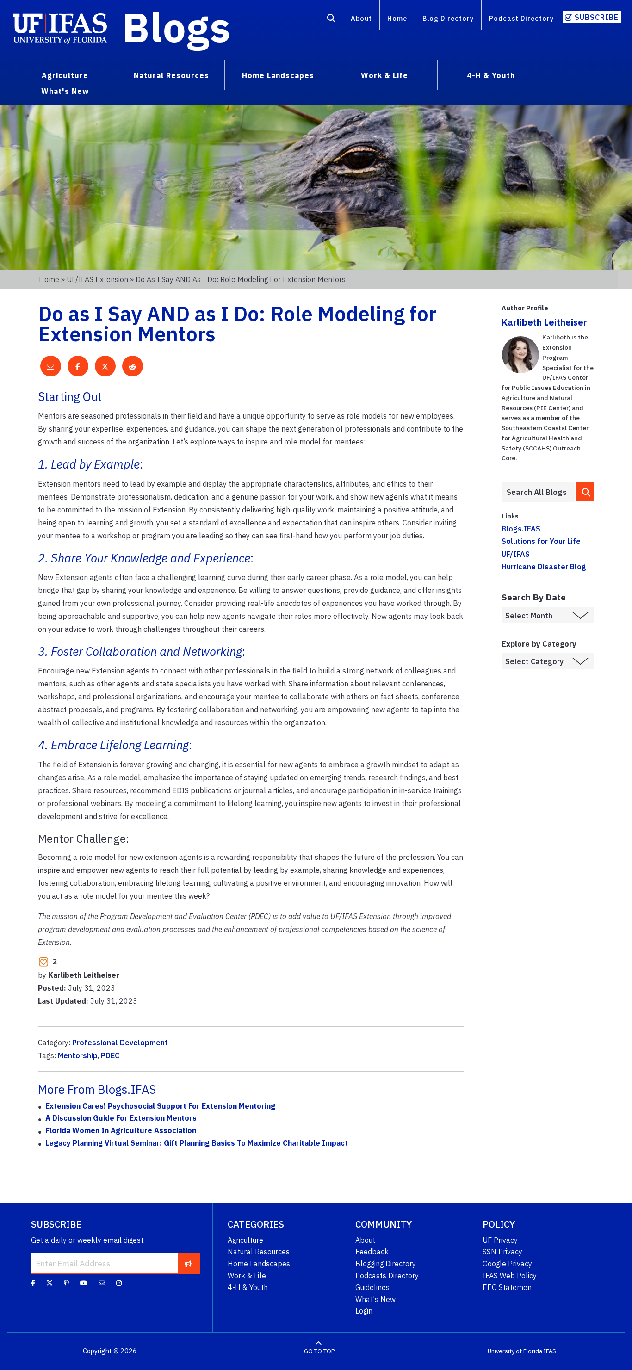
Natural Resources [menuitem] (171, 75)
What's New (375, 1299)
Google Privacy (507, 1263)
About (361, 18)
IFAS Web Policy (510, 1275)
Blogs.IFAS (521, 528)
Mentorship (78, 1055)
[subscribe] (188, 1263)
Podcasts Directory (387, 1275)
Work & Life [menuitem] (384, 75)
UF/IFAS (516, 554)
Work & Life (247, 1275)
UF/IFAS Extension (97, 279)
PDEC (110, 1055)
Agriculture (245, 1240)
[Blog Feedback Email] (102, 1283)
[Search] (331, 20)
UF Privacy (500, 1240)
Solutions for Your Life (541, 541)
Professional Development (120, 1042)
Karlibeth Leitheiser (544, 322)
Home (397, 18)
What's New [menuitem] (65, 91)
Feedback (372, 1251)
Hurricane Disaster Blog (544, 566)
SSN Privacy (502, 1251)
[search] (585, 491)
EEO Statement (508, 1287)
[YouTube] (83, 1283)
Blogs (176, 26)
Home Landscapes (259, 1263)
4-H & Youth (248, 1287)
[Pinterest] (66, 1283)
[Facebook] (33, 1283)
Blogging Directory (385, 1263)
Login (363, 1310)
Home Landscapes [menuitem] (278, 75)
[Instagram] (119, 1283)
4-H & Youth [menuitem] (491, 75)
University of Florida (515, 1351)
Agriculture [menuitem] (65, 75)
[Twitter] (49, 1283)
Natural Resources (259, 1251)
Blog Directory (448, 18)
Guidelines (372, 1287)
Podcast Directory (521, 18)
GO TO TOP (319, 1351)
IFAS (550, 1351)
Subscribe (597, 17)
